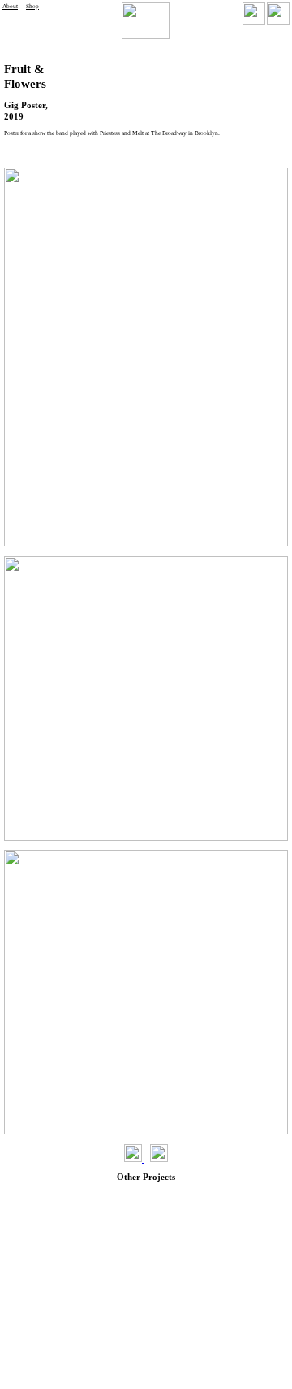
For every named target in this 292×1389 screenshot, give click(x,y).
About (10, 6)
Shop (32, 6)
